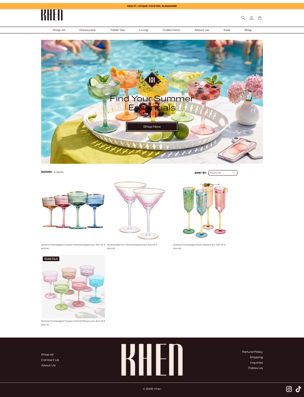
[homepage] (152, 15)
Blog (248, 30)
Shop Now (152, 126)
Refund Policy (252, 351)
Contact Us (50, 359)
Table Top (117, 30)
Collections (171, 30)
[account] (251, 17)
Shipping (256, 357)
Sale (226, 30)
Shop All (59, 30)
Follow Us (255, 368)
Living (143, 30)
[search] (243, 17)
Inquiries (256, 362)
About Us (201, 30)
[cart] (259, 17)
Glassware (87, 30)
